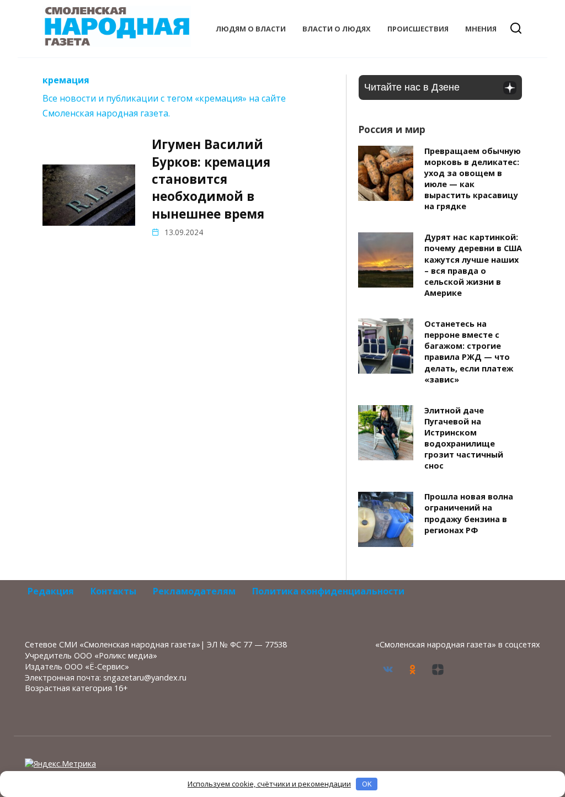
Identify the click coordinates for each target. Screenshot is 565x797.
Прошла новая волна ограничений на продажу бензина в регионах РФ (468, 513)
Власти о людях (336, 29)
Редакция (51, 591)
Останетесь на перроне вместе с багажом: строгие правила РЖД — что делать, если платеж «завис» (468, 351)
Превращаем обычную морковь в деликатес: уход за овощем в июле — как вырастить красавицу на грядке (472, 179)
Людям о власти (251, 29)
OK (367, 784)
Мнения (481, 29)
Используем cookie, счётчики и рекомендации (269, 784)
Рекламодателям (194, 591)
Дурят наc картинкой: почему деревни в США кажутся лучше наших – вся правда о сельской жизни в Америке (473, 265)
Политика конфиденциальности (328, 591)
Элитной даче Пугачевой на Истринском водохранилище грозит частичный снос (463, 438)
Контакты (113, 591)
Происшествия (418, 29)
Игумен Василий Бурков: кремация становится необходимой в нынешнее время (211, 179)
